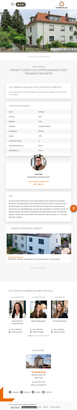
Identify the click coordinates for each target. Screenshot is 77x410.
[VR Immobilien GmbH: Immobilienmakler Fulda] (61, 4)
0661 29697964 (38, 329)
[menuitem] (11, 4)
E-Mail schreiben (17, 332)
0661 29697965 (59, 329)
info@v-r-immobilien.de (38, 385)
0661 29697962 (16, 329)
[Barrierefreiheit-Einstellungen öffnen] (73, 208)
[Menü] (11, 4)
